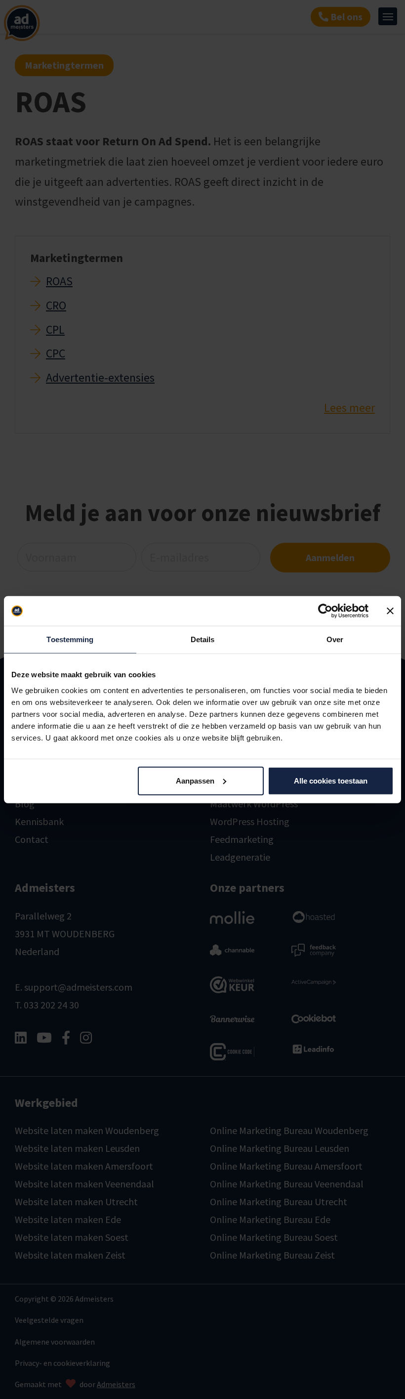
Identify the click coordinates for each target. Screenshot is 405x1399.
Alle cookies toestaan (330, 780)
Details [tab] (203, 639)
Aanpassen (195, 780)
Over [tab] (334, 639)
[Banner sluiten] (390, 611)
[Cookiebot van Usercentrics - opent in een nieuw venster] (325, 611)
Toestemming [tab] (69, 639)
